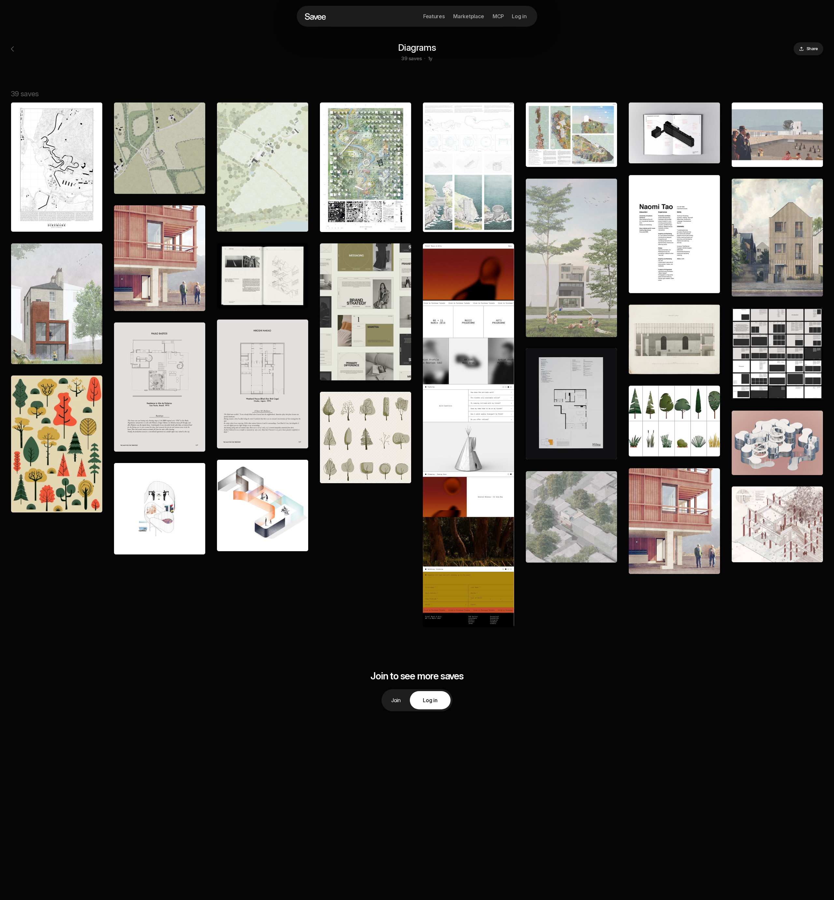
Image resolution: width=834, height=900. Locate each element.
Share (812, 48)
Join (396, 700)
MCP (498, 16)
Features (434, 16)
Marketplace (468, 16)
